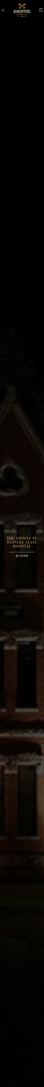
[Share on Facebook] (19, 556)
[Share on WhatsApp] (17, 556)
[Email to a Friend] (24, 556)
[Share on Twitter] (22, 556)
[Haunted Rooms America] (22, 10)
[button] (3, 10)
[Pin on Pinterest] (27, 556)
